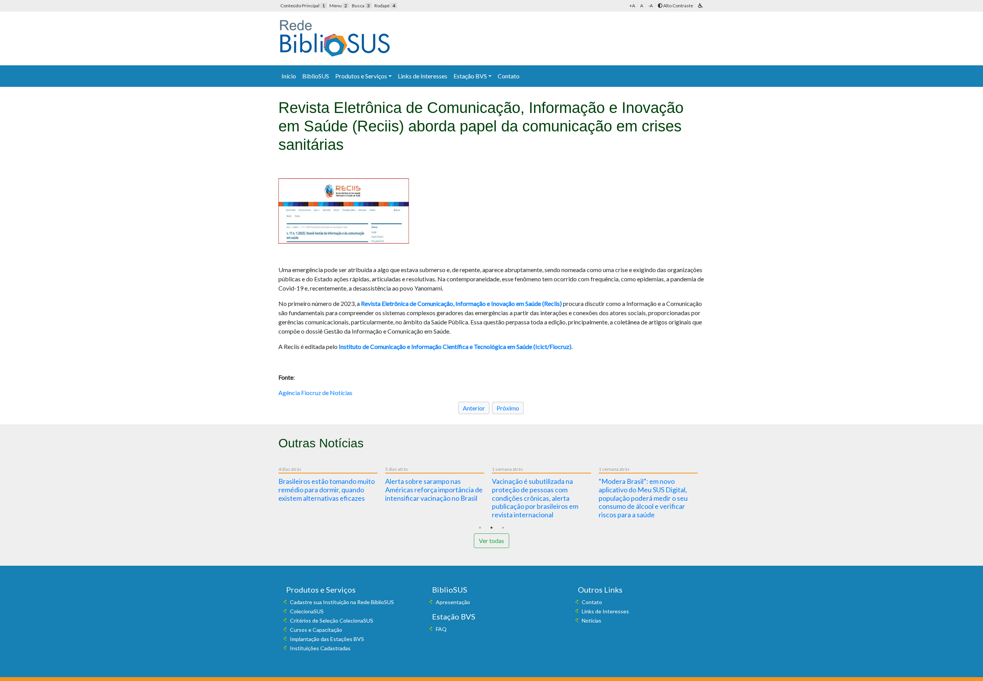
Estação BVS (470, 76)
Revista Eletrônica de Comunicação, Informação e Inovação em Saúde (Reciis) (461, 303)
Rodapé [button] (384, 5)
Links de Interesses (422, 76)
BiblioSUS (315, 76)
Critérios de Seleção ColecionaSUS (331, 620)
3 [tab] (503, 528)
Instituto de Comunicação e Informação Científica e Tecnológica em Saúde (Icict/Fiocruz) (455, 346)
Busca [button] (361, 5)
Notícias (591, 620)
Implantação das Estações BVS (327, 639)
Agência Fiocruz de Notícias (315, 392)
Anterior (474, 408)
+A (632, 5)
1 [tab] (480, 528)
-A (650, 5)
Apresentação (453, 602)
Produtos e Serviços (361, 76)
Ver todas (491, 540)
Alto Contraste (677, 5)
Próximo (507, 408)
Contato (509, 76)
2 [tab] (491, 528)
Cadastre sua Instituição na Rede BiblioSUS (342, 602)
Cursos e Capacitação (316, 629)
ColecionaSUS (307, 611)
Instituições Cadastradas (320, 648)
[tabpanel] (331, 485)
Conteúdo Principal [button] (302, 5)
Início (288, 76)
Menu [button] (338, 5)
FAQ (441, 629)
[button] (700, 5)
